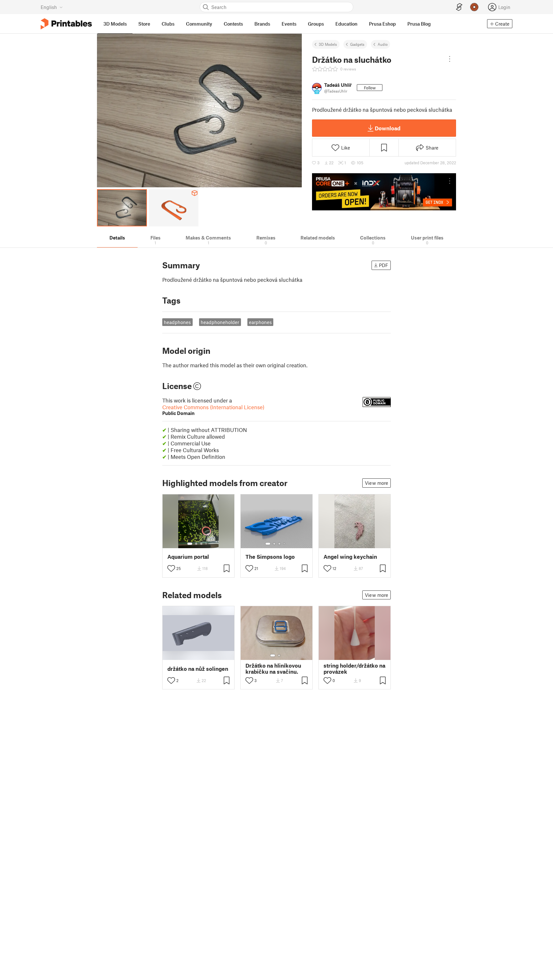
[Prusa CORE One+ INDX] (384, 191)
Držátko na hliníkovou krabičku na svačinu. (273, 668)
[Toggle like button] (171, 568)
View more (376, 483)
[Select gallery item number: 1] (189, 543)
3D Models (328, 44)
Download (387, 128)
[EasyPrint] (459, 7)
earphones (260, 322)
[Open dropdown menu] (449, 59)
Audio (383, 44)
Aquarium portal (188, 557)
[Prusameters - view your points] (474, 7)
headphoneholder (220, 322)
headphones (177, 322)
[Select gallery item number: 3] (201, 543)
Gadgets (357, 44)
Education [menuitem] (346, 24)
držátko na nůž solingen (197, 669)
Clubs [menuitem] (168, 24)
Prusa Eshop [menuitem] (382, 24)
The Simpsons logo (270, 557)
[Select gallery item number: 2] (196, 543)
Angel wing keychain (350, 557)
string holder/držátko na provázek (354, 668)
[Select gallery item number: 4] (206, 543)
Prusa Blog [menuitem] (419, 24)
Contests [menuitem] (233, 24)
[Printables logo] (66, 23)
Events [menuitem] (289, 24)
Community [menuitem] (199, 24)
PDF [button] (383, 265)
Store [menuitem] (144, 24)
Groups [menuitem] (316, 24)
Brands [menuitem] (262, 24)
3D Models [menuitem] (115, 24)
